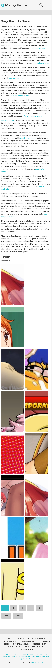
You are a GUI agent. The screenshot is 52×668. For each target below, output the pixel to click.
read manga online (37, 48)
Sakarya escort (7, 656)
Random (4, 261)
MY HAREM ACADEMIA (36, 639)
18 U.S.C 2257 (17, 654)
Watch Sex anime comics (19, 96)
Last (18, 616)
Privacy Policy (44, 654)
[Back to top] (47, 662)
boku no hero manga (41, 63)
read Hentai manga (28, 138)
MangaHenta (15, 5)
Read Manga (19, 639)
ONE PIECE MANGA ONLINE (34, 647)
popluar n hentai (7, 120)
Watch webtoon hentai (33, 116)
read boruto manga (16, 78)
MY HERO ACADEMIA (21, 644)
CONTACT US (6, 654)
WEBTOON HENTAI (39, 644)
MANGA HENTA (37, 663)
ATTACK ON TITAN (11, 641)
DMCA (25, 654)
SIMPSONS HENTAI (26, 649)
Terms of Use (33, 654)
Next (6, 616)
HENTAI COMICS (14, 647)
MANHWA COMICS (28, 641)
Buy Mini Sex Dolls (20, 656)
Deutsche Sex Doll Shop (36, 656)
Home (9, 639)
